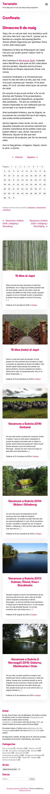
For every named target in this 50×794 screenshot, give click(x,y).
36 (36, 180)
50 (9, 189)
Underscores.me (24, 790)
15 (31, 171)
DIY (3, 751)
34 (27, 180)
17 (40, 171)
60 (9, 193)
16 (35, 171)
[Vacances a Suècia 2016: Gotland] (25, 403)
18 (44, 171)
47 (40, 184)
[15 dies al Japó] (25, 255)
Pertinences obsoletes (33, 755)
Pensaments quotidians (11, 755)
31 (13, 180)
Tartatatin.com (7, 722)
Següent (31, 157)
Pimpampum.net (36, 717)
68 (44, 193)
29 (5, 180)
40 (9, 184)
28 (44, 176)
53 (22, 189)
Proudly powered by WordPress (18, 788)
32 (18, 180)
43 (22, 184)
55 (31, 189)
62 (18, 193)
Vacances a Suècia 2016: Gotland (25, 425)
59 (5, 193)
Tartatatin (10, 4)
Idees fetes (6, 753)
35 (31, 180)
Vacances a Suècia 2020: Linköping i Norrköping (39, 223)
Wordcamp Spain (27, 60)
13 (22, 171)
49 (5, 189)
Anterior (19, 157)
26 (36, 176)
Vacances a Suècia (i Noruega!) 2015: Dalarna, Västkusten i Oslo (25, 662)
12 (18, 171)
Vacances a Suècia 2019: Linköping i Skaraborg (13, 223)
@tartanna (32, 728)
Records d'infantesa (10, 757)
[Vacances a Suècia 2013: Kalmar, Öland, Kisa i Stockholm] (25, 558)
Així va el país (7, 748)
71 (13, 198)
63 (22, 193)
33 (22, 180)
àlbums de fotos (34, 730)
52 (18, 189)
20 (9, 176)
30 (9, 180)
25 (31, 176)
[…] (7, 300)
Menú (46, 4)
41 (13, 184)
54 (27, 189)
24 (27, 176)
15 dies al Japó (25, 275)
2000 (38, 722)
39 (5, 184)
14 (27, 171)
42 (18, 184)
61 (13, 193)
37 (40, 180)
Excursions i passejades (18, 751)
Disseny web (33, 748)
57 (40, 189)
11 (13, 171)
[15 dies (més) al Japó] (25, 329)
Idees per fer (20, 753)
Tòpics (24, 757)
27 (40, 176)
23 (22, 176)
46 (36, 184)
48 (44, 184)
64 (27, 193)
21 (13, 176)
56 (36, 189)
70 (9, 198)
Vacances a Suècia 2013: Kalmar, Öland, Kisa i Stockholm (25, 582)
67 (40, 193)
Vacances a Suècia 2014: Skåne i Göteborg (25, 502)
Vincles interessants (9, 760)
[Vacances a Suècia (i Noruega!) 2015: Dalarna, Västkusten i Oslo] (25, 639)
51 (13, 189)
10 (9, 171)
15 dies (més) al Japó (25, 349)
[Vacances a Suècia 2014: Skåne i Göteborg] (25, 481)
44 (27, 184)
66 (36, 193)
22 (18, 176)
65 (31, 193)
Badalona (31, 208)
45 (31, 184)
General (34, 751)
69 (5, 198)
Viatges (34, 305)
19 (4, 176)
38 (44, 180)
